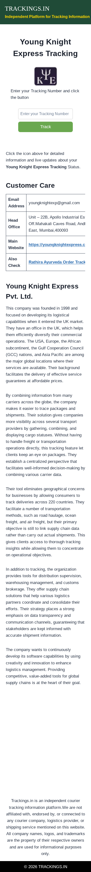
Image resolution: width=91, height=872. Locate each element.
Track (45, 126)
